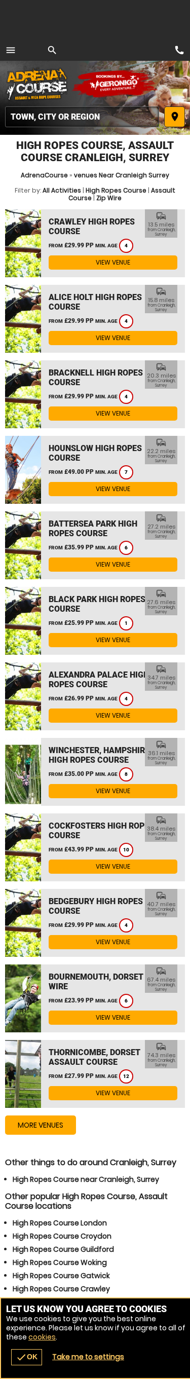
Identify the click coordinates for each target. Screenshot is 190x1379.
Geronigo (115, 83)
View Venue (113, 262)
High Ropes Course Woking (60, 1262)
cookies (42, 1337)
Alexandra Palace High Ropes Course (99, 679)
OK (26, 1357)
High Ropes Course (116, 190)
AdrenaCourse (44, 175)
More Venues (40, 1125)
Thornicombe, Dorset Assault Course (94, 1057)
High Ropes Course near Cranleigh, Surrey (86, 1179)
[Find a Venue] (82, 116)
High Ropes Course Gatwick (61, 1276)
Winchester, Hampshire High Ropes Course (99, 755)
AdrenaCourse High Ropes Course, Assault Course (38, 83)
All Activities (62, 190)
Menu (10, 50)
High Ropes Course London (60, 1223)
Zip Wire (109, 198)
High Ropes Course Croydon (62, 1236)
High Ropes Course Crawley (61, 1289)
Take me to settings (88, 1357)
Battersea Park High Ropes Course (93, 528)
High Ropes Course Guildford (63, 1249)
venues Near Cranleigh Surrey (121, 175)
